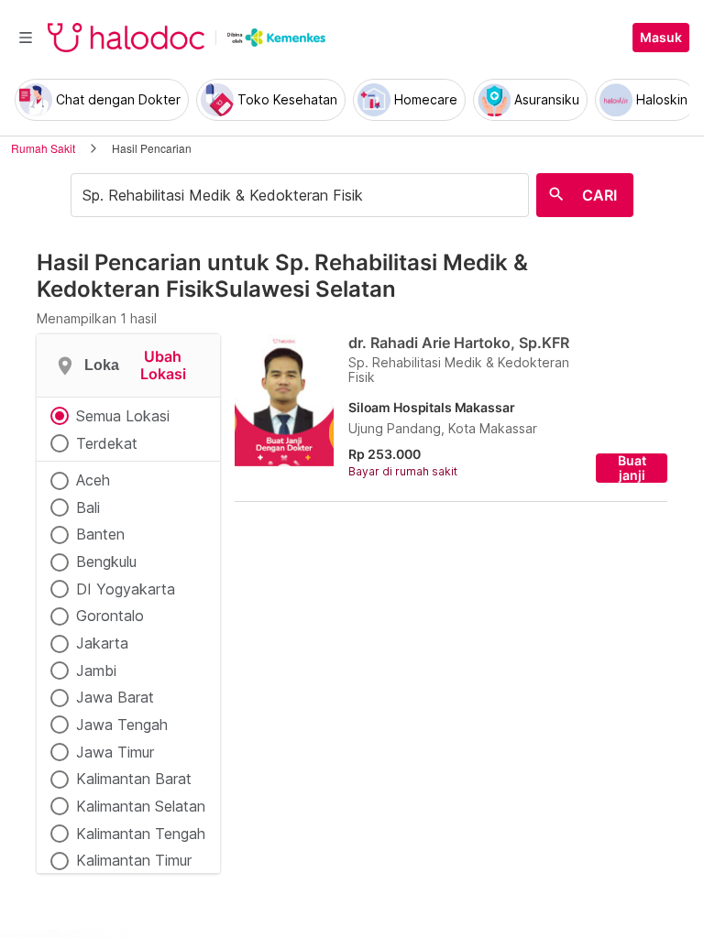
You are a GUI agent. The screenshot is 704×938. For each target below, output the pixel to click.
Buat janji (632, 468)
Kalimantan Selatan (140, 806)
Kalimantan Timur (134, 860)
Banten (100, 534)
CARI (599, 195)
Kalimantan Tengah (140, 833)
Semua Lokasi (123, 416)
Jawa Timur (115, 752)
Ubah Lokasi (163, 365)
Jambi (96, 670)
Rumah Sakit (43, 148)
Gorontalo (110, 615)
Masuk (661, 37)
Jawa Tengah (122, 724)
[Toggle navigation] (26, 37)
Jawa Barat (115, 697)
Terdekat (107, 443)
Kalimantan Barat (134, 778)
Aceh (93, 480)
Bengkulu (106, 561)
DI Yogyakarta (125, 589)
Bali (88, 507)
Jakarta (102, 643)
